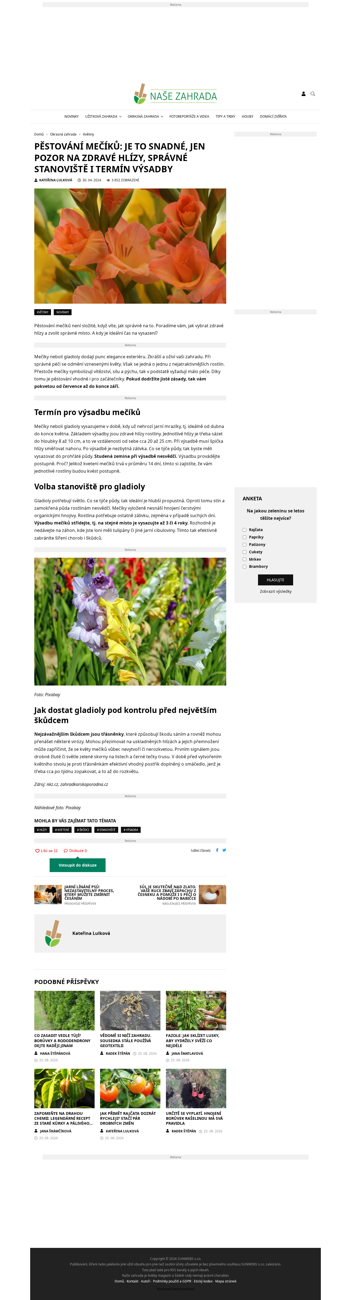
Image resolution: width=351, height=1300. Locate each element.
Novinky (71, 116)
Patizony (257, 544)
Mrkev (255, 559)
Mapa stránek (225, 1281)
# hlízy (42, 830)
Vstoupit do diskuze (78, 865)
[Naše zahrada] (175, 93)
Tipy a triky (225, 116)
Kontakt (132, 1281)
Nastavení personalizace (175, 1289)
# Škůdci (83, 830)
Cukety (255, 552)
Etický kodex (203, 1281)
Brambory (258, 566)
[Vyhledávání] (313, 93)
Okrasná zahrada (143, 116)
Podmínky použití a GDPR (172, 1281)
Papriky (256, 537)
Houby (247, 116)
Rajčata (256, 530)
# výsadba (131, 830)
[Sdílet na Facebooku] (217, 850)
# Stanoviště (106, 830)
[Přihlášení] (303, 94)
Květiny (42, 312)
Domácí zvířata (273, 116)
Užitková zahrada (101, 116)
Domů (119, 1281)
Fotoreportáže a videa (189, 116)
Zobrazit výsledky (275, 591)
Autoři (145, 1281)
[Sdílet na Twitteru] (224, 850)
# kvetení (62, 830)
